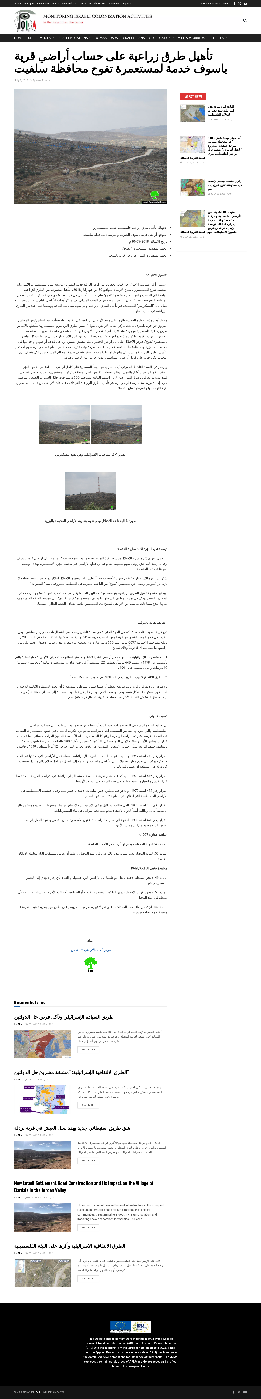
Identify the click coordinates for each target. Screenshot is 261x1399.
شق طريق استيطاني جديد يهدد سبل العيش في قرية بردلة (72, 1127)
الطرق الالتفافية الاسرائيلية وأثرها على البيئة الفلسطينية (69, 1245)
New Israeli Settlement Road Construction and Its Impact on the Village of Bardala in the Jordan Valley (84, 1186)
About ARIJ (100, 4)
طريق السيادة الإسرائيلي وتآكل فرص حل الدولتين (66, 1016)
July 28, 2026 (217, 194)
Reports (216, 38)
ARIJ (39, 1392)
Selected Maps (70, 4)
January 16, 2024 (37, 1253)
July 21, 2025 (34, 1079)
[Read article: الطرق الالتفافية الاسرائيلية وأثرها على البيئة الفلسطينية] (42, 1273)
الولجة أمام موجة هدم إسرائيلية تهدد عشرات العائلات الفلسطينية (221, 110)
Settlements (39, 38)
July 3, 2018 (21, 80)
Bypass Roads (106, 38)
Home (18, 38)
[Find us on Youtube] (245, 4)
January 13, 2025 (37, 1135)
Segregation (160, 38)
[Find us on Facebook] (234, 4)
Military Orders (191, 38)
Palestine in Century (48, 4)
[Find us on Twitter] (239, 4)
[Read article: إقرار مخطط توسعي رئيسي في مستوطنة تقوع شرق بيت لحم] (192, 187)
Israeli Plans (133, 38)
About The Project (24, 4)
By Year (127, 4)
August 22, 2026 (219, 119)
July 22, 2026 (190, 237)
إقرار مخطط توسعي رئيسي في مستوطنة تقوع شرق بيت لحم (225, 184)
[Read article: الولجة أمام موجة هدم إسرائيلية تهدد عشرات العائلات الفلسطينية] (192, 113)
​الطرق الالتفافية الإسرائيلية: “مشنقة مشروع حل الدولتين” (71, 1071)
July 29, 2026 (190, 162)
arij (20, 1024)
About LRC (115, 4)
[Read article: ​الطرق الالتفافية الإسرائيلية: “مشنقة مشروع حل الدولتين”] (42, 1099)
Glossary (86, 4)
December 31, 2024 (37, 1197)
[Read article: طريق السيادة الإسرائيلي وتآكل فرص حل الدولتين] (42, 1044)
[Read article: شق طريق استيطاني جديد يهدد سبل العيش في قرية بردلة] (42, 1155)
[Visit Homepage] (128, 20)
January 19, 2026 (37, 1024)
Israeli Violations (73, 38)
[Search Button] (245, 21)
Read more (90, 1049)
